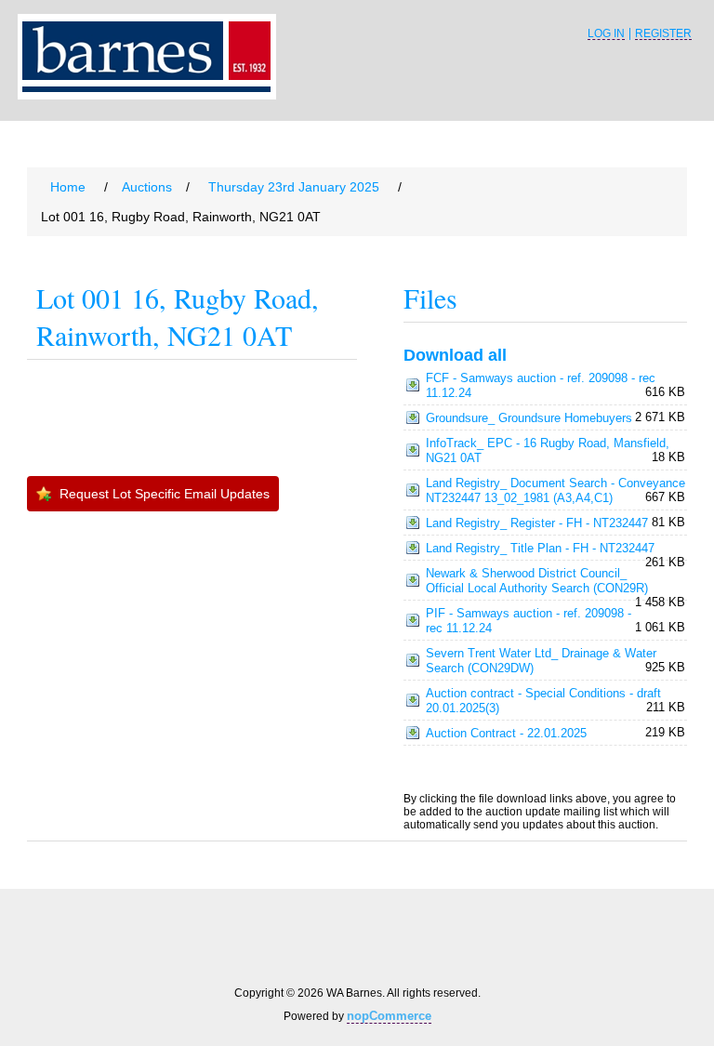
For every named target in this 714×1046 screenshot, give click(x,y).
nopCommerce (389, 1016)
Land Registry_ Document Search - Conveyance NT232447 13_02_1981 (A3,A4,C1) (555, 490)
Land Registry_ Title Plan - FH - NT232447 (540, 548)
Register (663, 34)
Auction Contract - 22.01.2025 (506, 733)
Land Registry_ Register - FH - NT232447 (537, 523)
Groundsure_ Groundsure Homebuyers (529, 418)
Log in (606, 34)
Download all (455, 355)
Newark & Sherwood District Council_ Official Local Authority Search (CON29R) (537, 580)
